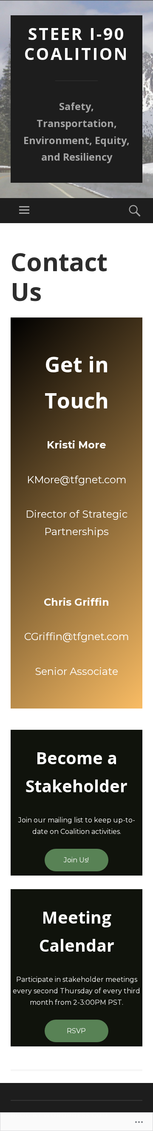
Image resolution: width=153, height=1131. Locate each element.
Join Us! (76, 860)
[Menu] (24, 210)
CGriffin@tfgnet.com (76, 636)
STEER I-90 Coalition (76, 43)
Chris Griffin (76, 602)
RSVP (76, 1031)
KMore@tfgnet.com (77, 479)
